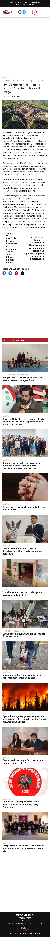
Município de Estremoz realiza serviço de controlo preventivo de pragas (24, 676)
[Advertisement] (25, 45)
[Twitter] (24, 12)
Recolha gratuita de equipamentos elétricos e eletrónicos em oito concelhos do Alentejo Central (21, 466)
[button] (34, 12)
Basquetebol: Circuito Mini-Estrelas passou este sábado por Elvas (22, 379)
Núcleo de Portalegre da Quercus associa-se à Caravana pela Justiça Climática (20, 804)
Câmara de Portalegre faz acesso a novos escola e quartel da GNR (24, 761)
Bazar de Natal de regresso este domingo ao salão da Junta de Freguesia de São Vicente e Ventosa (24, 422)
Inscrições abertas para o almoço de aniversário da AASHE (22, 593)
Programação (25, 918)
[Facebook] (20, 12)
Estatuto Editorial (25, 915)
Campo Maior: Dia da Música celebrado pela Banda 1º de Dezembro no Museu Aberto (23, 848)
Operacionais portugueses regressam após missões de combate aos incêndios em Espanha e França (24, 719)
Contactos (25, 921)
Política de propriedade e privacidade (25, 923)
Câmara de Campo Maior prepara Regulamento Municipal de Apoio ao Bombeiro (22, 551)
